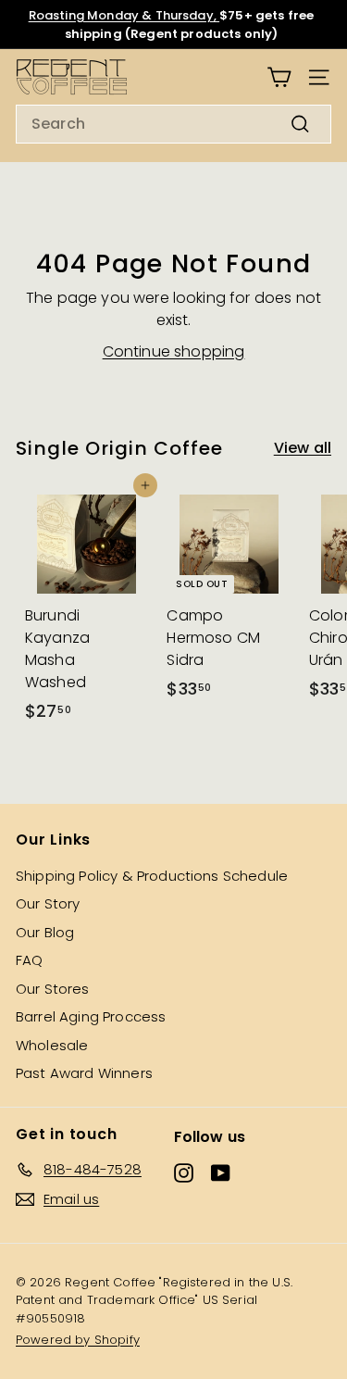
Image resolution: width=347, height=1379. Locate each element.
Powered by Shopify (78, 1339)
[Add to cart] (145, 485)
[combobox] (173, 124)
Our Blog (45, 932)
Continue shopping (174, 351)
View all (302, 447)
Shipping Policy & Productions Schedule (152, 875)
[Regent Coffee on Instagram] (183, 1173)
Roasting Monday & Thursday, (124, 15)
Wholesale (52, 1045)
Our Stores (53, 988)
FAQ (29, 960)
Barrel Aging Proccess (91, 1016)
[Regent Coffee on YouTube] (220, 1173)
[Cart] (279, 77)
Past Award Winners (84, 1073)
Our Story (48, 903)
